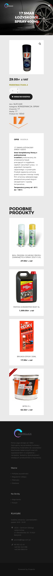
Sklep (28, 28)
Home (20, 28)
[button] (40, 44)
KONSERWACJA (25, 106)
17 (18, 109)
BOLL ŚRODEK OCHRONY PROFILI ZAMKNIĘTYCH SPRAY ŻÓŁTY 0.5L (26, 256)
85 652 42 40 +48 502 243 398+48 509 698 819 (20, 547)
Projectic (31, 569)
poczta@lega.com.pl (22, 540)
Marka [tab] (24, 140)
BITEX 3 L (26, 406)
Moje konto (16, 499)
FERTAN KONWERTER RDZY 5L (26, 307)
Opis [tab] (16, 140)
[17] (18, 122)
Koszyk (14, 503)
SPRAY (36, 106)
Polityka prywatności (20, 474)
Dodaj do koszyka (22, 97)
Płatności (15, 480)
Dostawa (15, 483)
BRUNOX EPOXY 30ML (26, 357)
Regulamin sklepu (19, 477)
